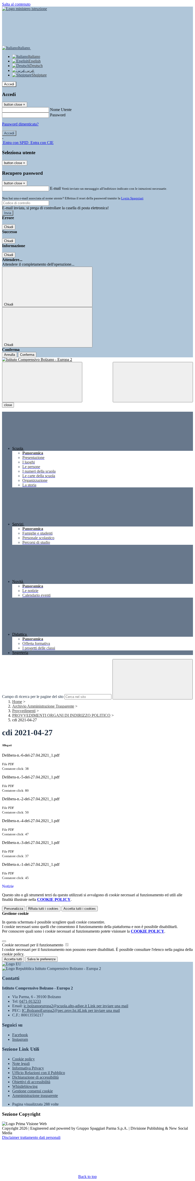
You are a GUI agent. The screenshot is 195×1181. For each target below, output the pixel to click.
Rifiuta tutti (43, 909)
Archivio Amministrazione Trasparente (43, 706)
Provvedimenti (24, 711)
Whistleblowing (25, 1086)
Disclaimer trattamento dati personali (31, 1137)
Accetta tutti (79, 909)
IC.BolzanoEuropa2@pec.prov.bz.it (71, 1010)
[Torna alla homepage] (97, 359)
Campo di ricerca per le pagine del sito (32, 696)
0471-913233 (30, 1001)
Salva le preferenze (41, 959)
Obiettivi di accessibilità (31, 1082)
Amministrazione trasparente (35, 1095)
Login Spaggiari (132, 198)
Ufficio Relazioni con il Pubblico (38, 1073)
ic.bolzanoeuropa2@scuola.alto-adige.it (76, 1006)
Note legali (21, 1063)
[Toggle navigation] (42, 382)
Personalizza (13, 909)
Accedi (9, 84)
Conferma (27, 355)
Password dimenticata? (20, 124)
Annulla (9, 355)
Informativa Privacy (28, 1068)
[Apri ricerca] (153, 382)
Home (17, 701)
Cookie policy (23, 1059)
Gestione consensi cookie (32, 1091)
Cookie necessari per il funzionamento (33, 945)
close (8, 405)
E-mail (55, 188)
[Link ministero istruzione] (24, 9)
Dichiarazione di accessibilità (35, 1077)
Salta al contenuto (16, 4)
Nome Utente (61, 109)
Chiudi (8, 227)
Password (58, 115)
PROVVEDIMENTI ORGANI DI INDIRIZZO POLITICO (61, 715)
